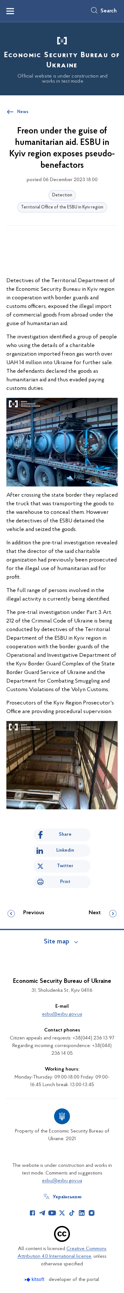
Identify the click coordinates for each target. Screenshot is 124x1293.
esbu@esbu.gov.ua (62, 1014)
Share (65, 834)
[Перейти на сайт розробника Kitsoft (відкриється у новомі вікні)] (35, 1279)
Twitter (65, 865)
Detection (62, 195)
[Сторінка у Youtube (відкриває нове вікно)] (52, 1213)
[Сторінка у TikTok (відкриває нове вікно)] (72, 1213)
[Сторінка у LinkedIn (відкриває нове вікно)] (82, 1213)
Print (65, 881)
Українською (67, 1197)
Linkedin (65, 850)
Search (108, 11)
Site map (56, 941)
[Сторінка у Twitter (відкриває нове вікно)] (62, 1213)
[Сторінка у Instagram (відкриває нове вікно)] (91, 1213)
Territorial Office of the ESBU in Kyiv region (62, 207)
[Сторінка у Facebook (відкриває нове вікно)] (32, 1213)
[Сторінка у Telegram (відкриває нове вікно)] (42, 1213)
